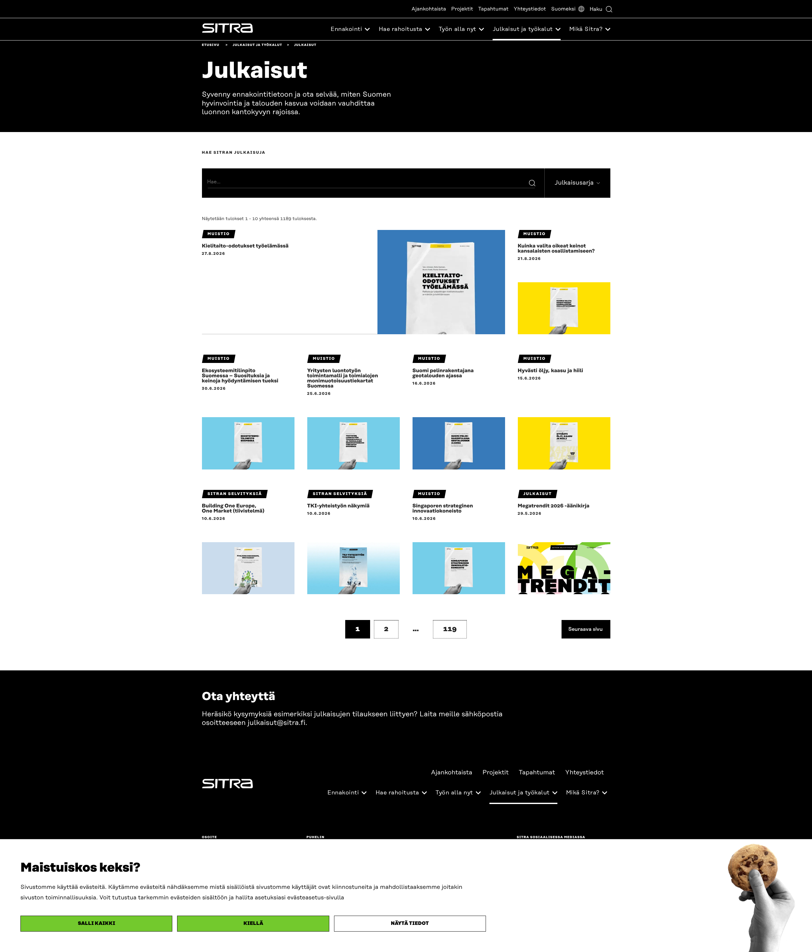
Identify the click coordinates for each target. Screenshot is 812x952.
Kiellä (253, 923)
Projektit (462, 9)
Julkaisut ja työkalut (257, 45)
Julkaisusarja (574, 184)
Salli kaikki (96, 923)
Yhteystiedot (530, 9)
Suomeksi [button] (563, 9)
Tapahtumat (493, 9)
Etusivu (211, 45)
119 (450, 629)
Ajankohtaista (429, 9)
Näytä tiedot (410, 923)
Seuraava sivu (585, 629)
